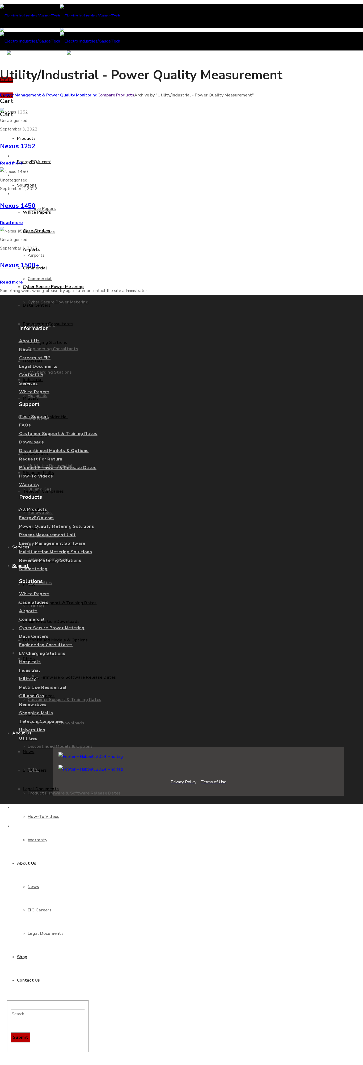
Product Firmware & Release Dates (57, 468)
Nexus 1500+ (19, 265)
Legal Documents (38, 366)
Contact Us (31, 375)
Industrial (29, 670)
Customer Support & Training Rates (58, 434)
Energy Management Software (52, 543)
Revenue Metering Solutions (50, 560)
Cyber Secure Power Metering (52, 628)
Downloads (31, 442)
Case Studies (33, 602)
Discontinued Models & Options (54, 451)
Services (28, 383)
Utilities (28, 738)
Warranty (29, 485)
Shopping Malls (36, 713)
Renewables (33, 704)
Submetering (33, 569)
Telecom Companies (41, 721)
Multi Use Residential (43, 687)
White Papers (34, 392)
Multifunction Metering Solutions (55, 552)
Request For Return (40, 459)
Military (27, 679)
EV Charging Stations (42, 653)
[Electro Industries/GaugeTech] (60, 16)
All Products (33, 509)
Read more (11, 163)
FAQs (25, 425)
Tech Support (34, 417)
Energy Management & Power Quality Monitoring (49, 95)
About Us (29, 341)
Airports (28, 611)
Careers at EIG (34, 358)
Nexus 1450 (17, 205)
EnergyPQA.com (36, 518)
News (25, 349)
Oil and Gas (31, 696)
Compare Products (116, 95)
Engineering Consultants (46, 645)
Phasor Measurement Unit (47, 535)
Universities (32, 730)
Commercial (32, 619)
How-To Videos (36, 476)
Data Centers (33, 636)
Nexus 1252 (17, 146)
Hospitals (30, 662)
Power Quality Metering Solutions (56, 526)
